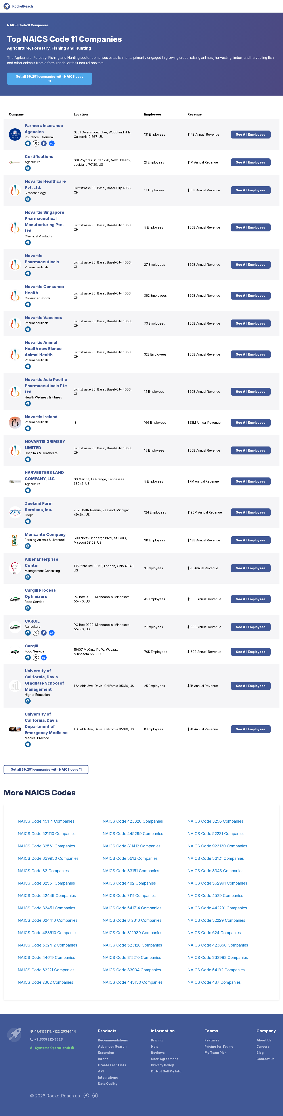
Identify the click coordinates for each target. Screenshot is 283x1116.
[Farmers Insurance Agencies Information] (15, 134)
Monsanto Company (45, 534)
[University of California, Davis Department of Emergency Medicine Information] (15, 729)
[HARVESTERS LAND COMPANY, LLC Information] (15, 481)
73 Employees (154, 323)
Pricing (157, 1040)
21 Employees (154, 162)
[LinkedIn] (28, 143)
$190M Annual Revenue (204, 512)
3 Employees (153, 568)
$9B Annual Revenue (202, 568)
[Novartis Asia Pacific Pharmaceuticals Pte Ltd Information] (15, 391)
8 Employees (153, 729)
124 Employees (155, 512)
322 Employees (155, 354)
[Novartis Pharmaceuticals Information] (15, 264)
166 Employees (155, 422)
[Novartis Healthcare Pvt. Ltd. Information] (15, 190)
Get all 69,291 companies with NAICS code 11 (49, 79)
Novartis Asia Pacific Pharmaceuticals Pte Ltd (46, 385)
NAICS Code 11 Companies (28, 25)
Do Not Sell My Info (166, 1071)
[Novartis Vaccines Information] (15, 323)
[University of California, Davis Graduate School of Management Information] (15, 686)
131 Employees (154, 134)
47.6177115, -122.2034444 (55, 1031)
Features (212, 1040)
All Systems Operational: (50, 1048)
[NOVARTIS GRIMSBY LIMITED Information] (15, 450)
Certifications (39, 156)
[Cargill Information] (15, 652)
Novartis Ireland (41, 416)
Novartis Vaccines (43, 317)
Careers (263, 1046)
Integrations (108, 1077)
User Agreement (164, 1059)
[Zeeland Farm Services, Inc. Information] (15, 512)
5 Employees (153, 227)
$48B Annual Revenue (203, 540)
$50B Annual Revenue (203, 190)
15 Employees (154, 450)
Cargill (31, 646)
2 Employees (153, 627)
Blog (260, 1052)
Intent (103, 1059)
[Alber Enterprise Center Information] (15, 568)
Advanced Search (112, 1046)
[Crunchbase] (52, 143)
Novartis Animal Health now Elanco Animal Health (43, 348)
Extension (106, 1052)
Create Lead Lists (112, 1065)
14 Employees (154, 391)
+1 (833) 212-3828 (48, 1039)
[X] (36, 143)
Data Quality (108, 1083)
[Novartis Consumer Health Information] (15, 295)
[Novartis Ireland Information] (15, 422)
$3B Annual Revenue (202, 686)
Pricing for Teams (219, 1046)
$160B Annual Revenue (204, 599)
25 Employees (154, 686)
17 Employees (154, 190)
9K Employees (154, 540)
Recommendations (113, 1040)
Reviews (158, 1052)
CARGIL (32, 621)
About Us (264, 1040)
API (101, 1071)
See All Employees (251, 134)
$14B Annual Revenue (203, 134)
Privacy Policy (162, 1065)
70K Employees (155, 652)
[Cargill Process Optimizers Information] (15, 599)
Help (154, 1046)
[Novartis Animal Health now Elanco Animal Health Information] (15, 354)
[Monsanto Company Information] (15, 540)
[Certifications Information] (15, 162)
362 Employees (155, 295)
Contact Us (265, 1059)
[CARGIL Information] (15, 627)
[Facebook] (44, 143)
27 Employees (154, 264)
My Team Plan (215, 1052)
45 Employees (154, 599)
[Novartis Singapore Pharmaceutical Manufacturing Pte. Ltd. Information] (15, 227)
